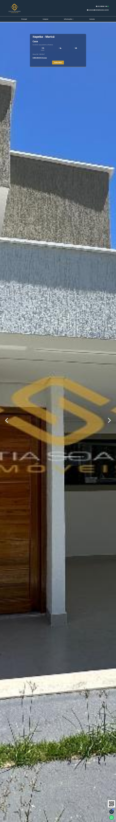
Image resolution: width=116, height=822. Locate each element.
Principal (24, 19)
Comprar (45, 19)
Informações (68, 19)
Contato (92, 19)
